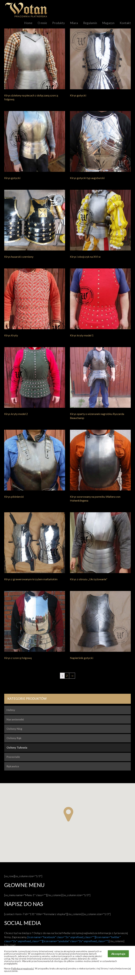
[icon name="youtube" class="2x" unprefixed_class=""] (76, 941)
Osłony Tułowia (17, 747)
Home (28, 23)
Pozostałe (13, 756)
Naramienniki (15, 719)
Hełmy (11, 709)
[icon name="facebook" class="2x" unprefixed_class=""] (61, 937)
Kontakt (125, 23)
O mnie (42, 23)
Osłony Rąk (14, 738)
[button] (68, 814)
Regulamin (90, 23)
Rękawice (13, 766)
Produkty (58, 23)
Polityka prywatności (22, 968)
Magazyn (108, 23)
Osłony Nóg (14, 728)
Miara (74, 23)
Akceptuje (118, 953)
